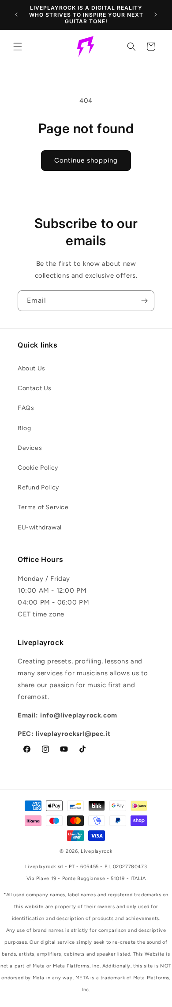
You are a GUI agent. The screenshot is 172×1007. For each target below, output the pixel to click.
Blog (24, 428)
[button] (17, 46)
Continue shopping (86, 160)
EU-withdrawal (40, 527)
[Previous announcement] (16, 14)
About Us (31, 368)
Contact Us (35, 388)
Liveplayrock (96, 851)
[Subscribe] (144, 300)
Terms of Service (43, 507)
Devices (30, 448)
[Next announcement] (155, 14)
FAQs (26, 408)
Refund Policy (38, 487)
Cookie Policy (38, 467)
